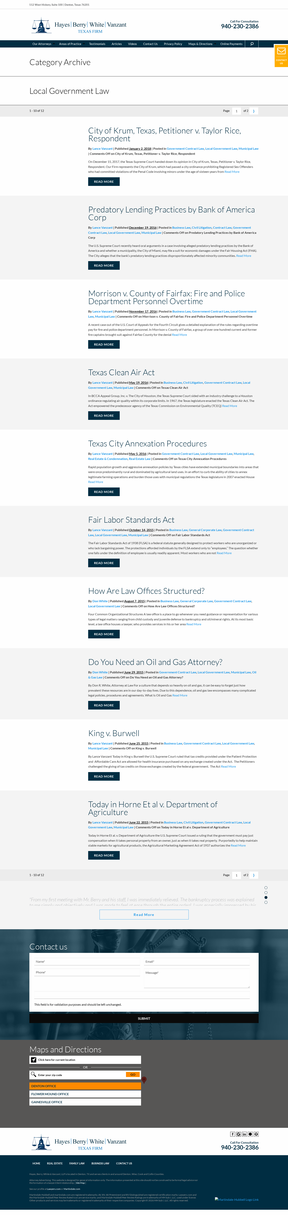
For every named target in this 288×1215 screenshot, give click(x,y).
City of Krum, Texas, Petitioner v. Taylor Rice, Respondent (164, 134)
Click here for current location (56, 1076)
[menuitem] (42, 43)
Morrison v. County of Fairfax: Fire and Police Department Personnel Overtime (166, 297)
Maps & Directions (200, 44)
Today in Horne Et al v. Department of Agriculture (153, 808)
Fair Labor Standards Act (131, 519)
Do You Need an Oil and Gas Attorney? (155, 662)
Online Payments (231, 44)
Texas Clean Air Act (121, 372)
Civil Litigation (202, 227)
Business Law (181, 227)
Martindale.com (72, 1205)
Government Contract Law (185, 148)
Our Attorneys (42, 44)
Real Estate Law (140, 459)
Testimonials (97, 44)
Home (36, 1180)
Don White (100, 601)
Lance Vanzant (102, 148)
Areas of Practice (70, 44)
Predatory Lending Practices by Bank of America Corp (171, 213)
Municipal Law (249, 148)
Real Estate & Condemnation (108, 459)
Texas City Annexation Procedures (147, 443)
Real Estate (54, 1180)
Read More (231, 171)
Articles (117, 44)
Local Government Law (221, 148)
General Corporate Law (205, 530)
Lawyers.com (54, 1205)
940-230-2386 (240, 26)
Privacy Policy (173, 44)
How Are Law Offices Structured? (146, 591)
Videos (132, 44)
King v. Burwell (113, 733)
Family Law (77, 1180)
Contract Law (222, 227)
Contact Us (150, 44)
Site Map (80, 1199)
